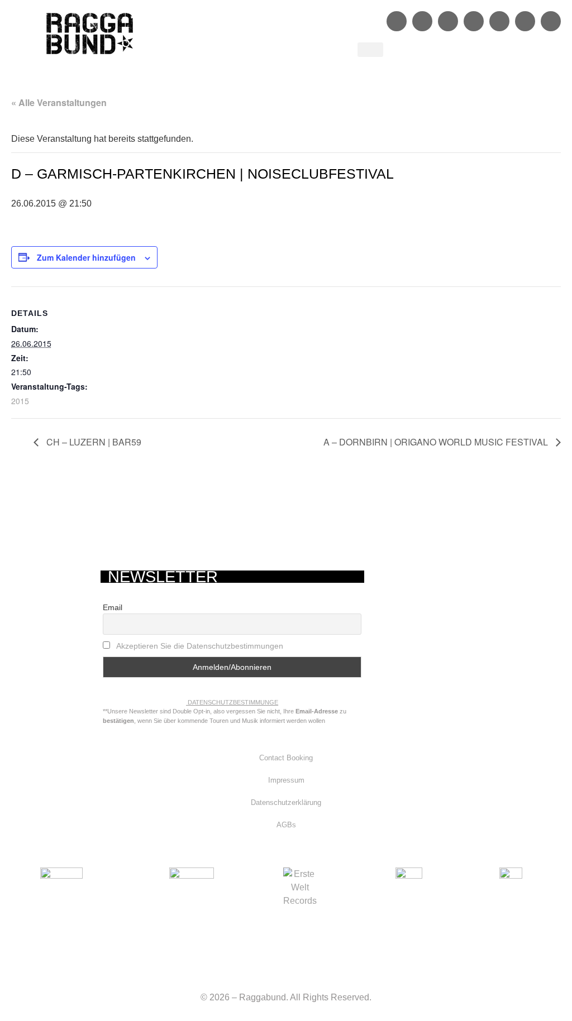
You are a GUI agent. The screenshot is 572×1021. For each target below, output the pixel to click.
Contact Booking (286, 758)
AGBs (286, 825)
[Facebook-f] (397, 21)
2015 (20, 400)
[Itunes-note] (551, 21)
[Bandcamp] (525, 21)
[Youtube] (499, 21)
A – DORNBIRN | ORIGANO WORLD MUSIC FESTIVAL (436, 441)
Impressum (286, 780)
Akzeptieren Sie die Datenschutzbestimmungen (199, 645)
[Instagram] (422, 21)
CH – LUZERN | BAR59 (92, 441)
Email (112, 607)
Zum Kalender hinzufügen (86, 257)
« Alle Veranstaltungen (59, 102)
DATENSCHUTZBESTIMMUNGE (233, 702)
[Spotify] (448, 21)
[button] (370, 49)
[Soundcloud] (474, 21)
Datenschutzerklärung (286, 802)
